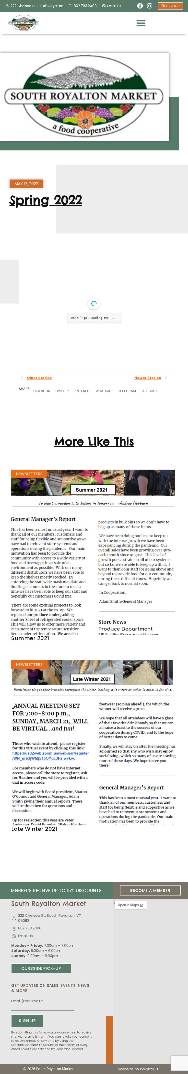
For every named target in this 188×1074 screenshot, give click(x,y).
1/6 (64, 362)
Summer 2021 (30, 651)
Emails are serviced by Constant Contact (52, 1062)
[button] (141, 23)
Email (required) (27, 1013)
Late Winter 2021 (34, 842)
